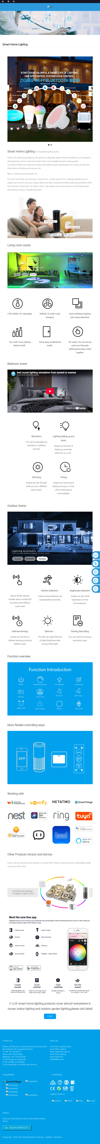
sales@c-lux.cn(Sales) (16, 1062)
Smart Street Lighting (58, 1054)
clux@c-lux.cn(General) (17, 1059)
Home (31, 23)
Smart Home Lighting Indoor (60, 1047)
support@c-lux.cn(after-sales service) (22, 1064)
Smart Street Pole (56, 1057)
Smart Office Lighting (58, 1049)
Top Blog (48, 1137)
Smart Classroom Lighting (60, 1052)
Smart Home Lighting (56, 23)
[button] (50, 1016)
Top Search (57, 1137)
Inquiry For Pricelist (19, 1128)
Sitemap (41, 1137)
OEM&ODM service (57, 1059)
